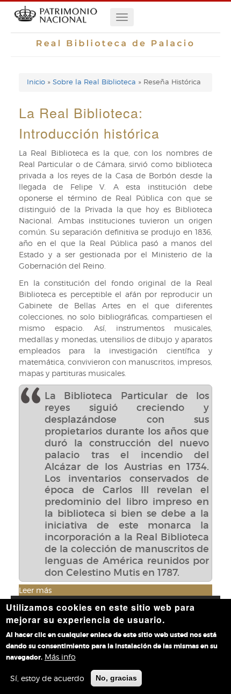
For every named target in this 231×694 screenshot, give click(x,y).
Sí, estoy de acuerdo (47, 678)
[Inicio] (55, 26)
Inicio (36, 82)
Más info (60, 656)
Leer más (35, 590)
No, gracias (116, 678)
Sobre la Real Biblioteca (94, 82)
